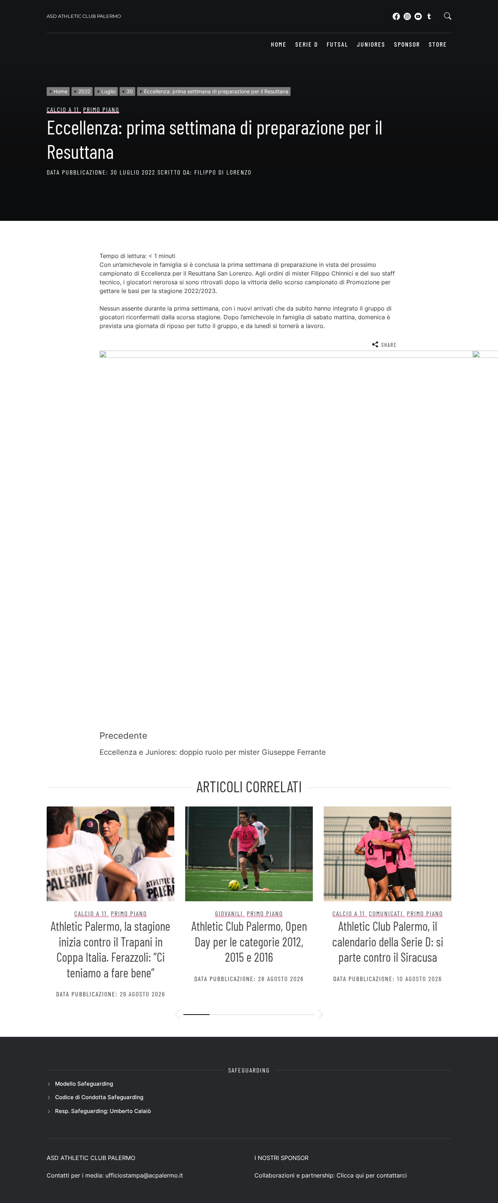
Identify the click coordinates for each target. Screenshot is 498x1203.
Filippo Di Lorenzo (223, 172)
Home (279, 44)
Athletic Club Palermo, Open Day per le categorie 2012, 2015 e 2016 (249, 941)
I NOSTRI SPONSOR (281, 1157)
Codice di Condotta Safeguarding (99, 1097)
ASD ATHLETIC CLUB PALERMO (84, 16)
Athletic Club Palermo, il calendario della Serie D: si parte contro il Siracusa (387, 941)
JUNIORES (371, 44)
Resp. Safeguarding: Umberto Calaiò (103, 1111)
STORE (438, 44)
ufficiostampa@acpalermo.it (144, 1175)
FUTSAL (337, 44)
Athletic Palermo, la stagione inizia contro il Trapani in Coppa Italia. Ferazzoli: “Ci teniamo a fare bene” (110, 949)
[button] (177, 1015)
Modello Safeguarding (84, 1083)
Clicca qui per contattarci (371, 1175)
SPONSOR (407, 44)
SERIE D (306, 44)
